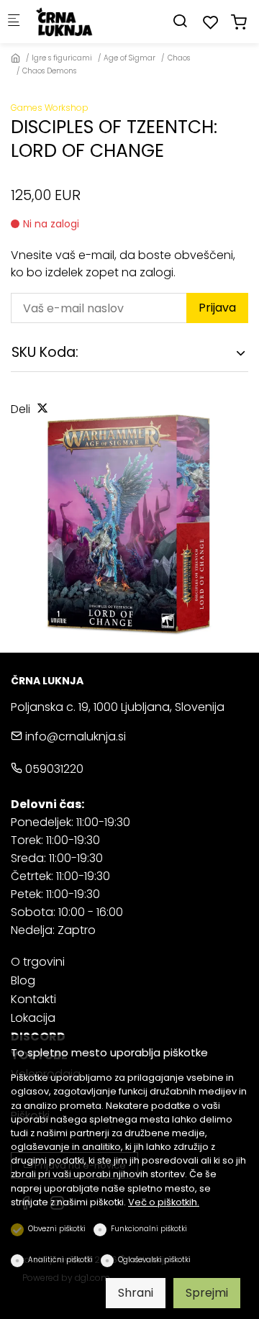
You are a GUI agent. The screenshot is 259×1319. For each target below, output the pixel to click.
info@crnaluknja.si (74, 736)
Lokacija (33, 1018)
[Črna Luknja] (90, 21)
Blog (23, 980)
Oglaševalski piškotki (154, 1259)
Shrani (135, 1292)
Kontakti (33, 999)
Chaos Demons (49, 70)
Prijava (217, 307)
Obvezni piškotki (57, 1228)
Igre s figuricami (62, 58)
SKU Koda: (45, 352)
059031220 (52, 769)
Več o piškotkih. (163, 1202)
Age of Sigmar (129, 58)
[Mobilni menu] (14, 22)
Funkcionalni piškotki (149, 1228)
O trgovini (38, 961)
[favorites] (211, 23)
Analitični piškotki (60, 1259)
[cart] (238, 23)
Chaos (179, 58)
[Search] (179, 21)
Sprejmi (207, 1292)
